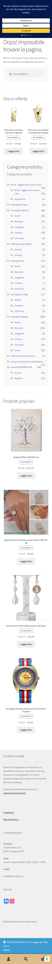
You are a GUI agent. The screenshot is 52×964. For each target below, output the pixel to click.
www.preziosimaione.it (14, 793)
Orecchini (19, 238)
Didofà (17, 299)
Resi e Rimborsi (11, 819)
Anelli (17, 215)
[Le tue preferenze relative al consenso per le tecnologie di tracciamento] (47, 959)
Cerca (26, 959)
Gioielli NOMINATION (21, 367)
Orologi (18, 255)
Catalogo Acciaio (19, 204)
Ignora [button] (6, 949)
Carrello (40, 956)
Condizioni (8, 812)
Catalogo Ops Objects (21, 243)
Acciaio (17, 372)
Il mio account (8, 959)
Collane (18, 232)
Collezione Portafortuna (23, 355)
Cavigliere (19, 227)
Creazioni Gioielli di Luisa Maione (27, 361)
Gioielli (18, 249)
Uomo (17, 350)
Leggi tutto (13, 151)
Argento (18, 378)
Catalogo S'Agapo (19, 316)
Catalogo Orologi (19, 294)
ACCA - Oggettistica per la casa (26, 184)
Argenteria (19, 199)
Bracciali (18, 221)
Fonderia (18, 305)
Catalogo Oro (17, 260)
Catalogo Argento (20, 210)
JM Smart (19, 311)
